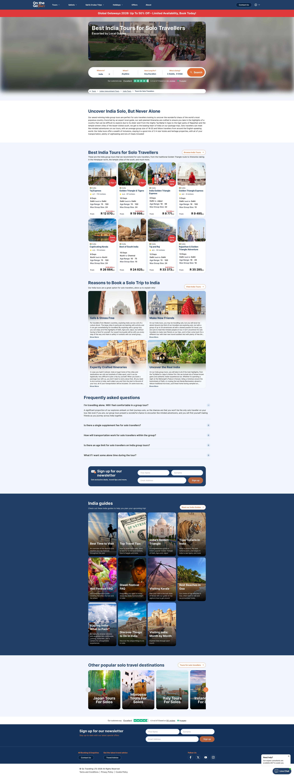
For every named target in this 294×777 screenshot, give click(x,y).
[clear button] (109, 73)
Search (198, 72)
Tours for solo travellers (190, 665)
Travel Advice (112, 757)
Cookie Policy (122, 772)
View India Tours (193, 287)
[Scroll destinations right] (205, 689)
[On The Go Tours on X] (198, 757)
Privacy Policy (107, 772)
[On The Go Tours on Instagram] (213, 757)
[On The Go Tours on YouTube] (205, 757)
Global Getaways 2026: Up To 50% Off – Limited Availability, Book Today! (147, 13)
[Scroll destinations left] (88, 689)
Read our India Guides (191, 507)
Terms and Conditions (89, 772)
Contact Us (244, 5)
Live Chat (284, 771)
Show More (94, 337)
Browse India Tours (192, 152)
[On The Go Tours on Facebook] (190, 757)
